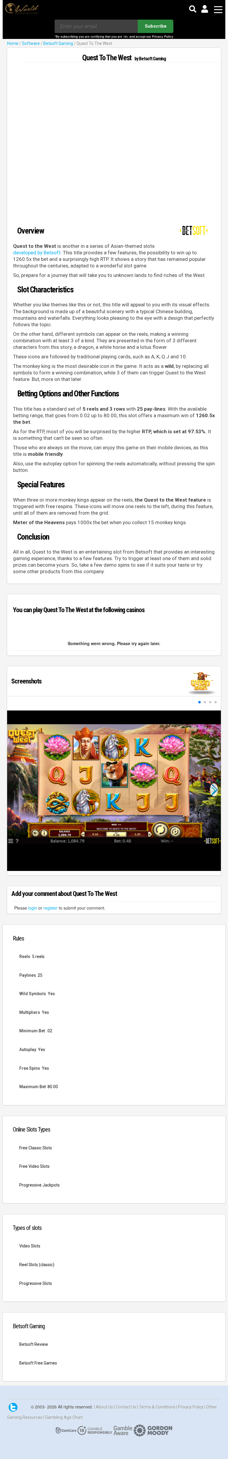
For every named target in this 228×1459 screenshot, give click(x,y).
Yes (51, 993)
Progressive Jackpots (39, 1185)
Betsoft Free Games (38, 1363)
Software (31, 43)
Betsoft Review (33, 1344)
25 (40, 975)
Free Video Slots (34, 1166)
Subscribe (156, 26)
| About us (104, 1407)
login (32, 908)
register (50, 908)
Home (12, 43)
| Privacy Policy (190, 1407)
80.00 (53, 1086)
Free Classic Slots (35, 1148)
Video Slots (29, 1246)
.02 (49, 1030)
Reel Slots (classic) (36, 1264)
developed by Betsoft (37, 253)
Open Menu (218, 10)
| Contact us (125, 1407)
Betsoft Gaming (58, 43)
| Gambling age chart (63, 1417)
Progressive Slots (35, 1283)
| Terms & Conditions (156, 1407)
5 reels (38, 956)
